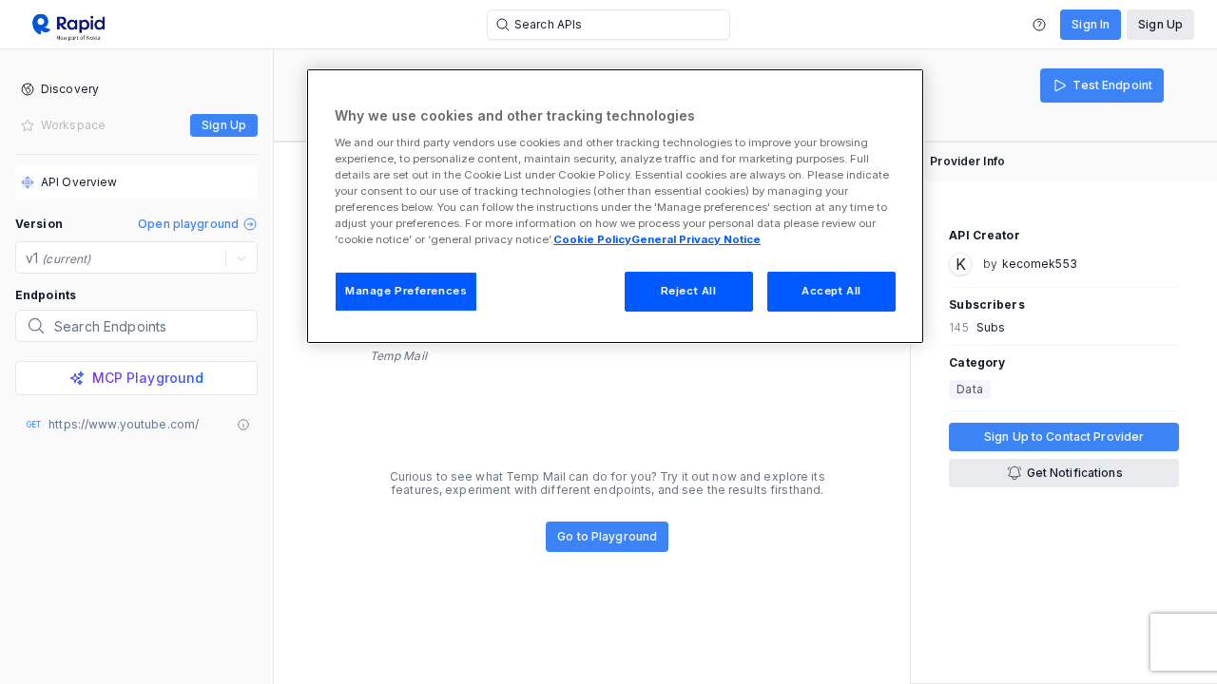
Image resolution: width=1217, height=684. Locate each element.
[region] (615, 206)
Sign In (1091, 24)
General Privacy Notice (696, 239)
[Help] (1039, 25)
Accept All (831, 290)
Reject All (689, 290)
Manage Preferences (406, 290)
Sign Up (1160, 24)
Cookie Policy (592, 239)
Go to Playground (607, 536)
